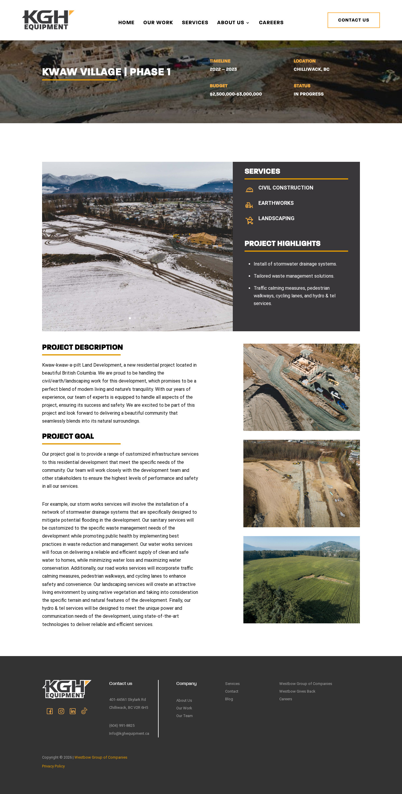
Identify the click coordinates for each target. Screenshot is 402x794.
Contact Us (353, 20)
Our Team (184, 716)
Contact (231, 691)
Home (126, 23)
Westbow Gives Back (297, 691)
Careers (271, 23)
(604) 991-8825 (121, 725)
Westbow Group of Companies (305, 683)
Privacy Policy (53, 766)
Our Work (158, 23)
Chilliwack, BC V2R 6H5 (128, 707)
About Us (230, 23)
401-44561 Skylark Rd (127, 699)
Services (195, 23)
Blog (229, 699)
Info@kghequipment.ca (129, 733)
